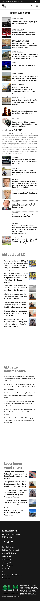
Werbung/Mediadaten (9, 553)
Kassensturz (20, 108)
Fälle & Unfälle (20, 29)
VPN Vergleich (6, 563)
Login (36, 1)
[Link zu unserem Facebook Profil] (4, 542)
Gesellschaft (20, 18)
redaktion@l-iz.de (26, 151)
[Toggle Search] (31, 6)
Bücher (19, 119)
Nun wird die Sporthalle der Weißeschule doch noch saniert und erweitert (25, 102)
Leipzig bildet (21, 97)
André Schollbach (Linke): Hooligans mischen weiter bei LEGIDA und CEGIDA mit (24, 206)
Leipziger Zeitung (6, 1)
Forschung (20, 73)
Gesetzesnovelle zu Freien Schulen (25, 193)
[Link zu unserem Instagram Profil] (8, 542)
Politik (14, 51)
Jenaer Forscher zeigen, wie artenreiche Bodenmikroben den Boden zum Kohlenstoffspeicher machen (25, 78)
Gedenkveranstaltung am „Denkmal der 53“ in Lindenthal (24, 216)
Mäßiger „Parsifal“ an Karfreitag (23, 65)
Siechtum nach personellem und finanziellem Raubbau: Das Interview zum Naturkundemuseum (25, 56)
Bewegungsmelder (17, 237)
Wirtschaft (15, 84)
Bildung (14, 73)
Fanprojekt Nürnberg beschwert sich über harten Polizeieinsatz (23, 33)
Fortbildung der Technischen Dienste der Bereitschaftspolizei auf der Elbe (24, 172)
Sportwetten (6, 569)
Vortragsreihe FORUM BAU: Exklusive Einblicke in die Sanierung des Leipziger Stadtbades (24, 45)
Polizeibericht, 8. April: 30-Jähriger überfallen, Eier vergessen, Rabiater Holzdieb (24, 161)
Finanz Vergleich (7, 566)
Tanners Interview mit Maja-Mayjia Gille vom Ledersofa (24, 23)
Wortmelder (15, 179)
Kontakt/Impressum (8, 547)
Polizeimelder (16, 157)
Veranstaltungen (16, 40)
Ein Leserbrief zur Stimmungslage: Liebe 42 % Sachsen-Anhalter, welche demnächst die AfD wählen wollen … (19, 378)
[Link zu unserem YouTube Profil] (12, 542)
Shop (22, 1)
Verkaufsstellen (7, 556)
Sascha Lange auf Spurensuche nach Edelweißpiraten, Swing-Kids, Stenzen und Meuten (24, 124)
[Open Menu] (37, 6)
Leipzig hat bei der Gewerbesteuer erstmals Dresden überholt (24, 112)
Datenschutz (6, 578)
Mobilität (21, 84)
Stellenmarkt (15, 1)
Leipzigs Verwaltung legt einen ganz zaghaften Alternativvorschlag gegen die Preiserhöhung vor (24, 90)
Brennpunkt (20, 51)
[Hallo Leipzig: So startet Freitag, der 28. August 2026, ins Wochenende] (32, 513)
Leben (14, 18)
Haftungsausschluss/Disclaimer (12, 575)
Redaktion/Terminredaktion (11, 550)
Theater (14, 62)
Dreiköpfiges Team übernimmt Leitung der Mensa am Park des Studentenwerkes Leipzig (24, 241)
